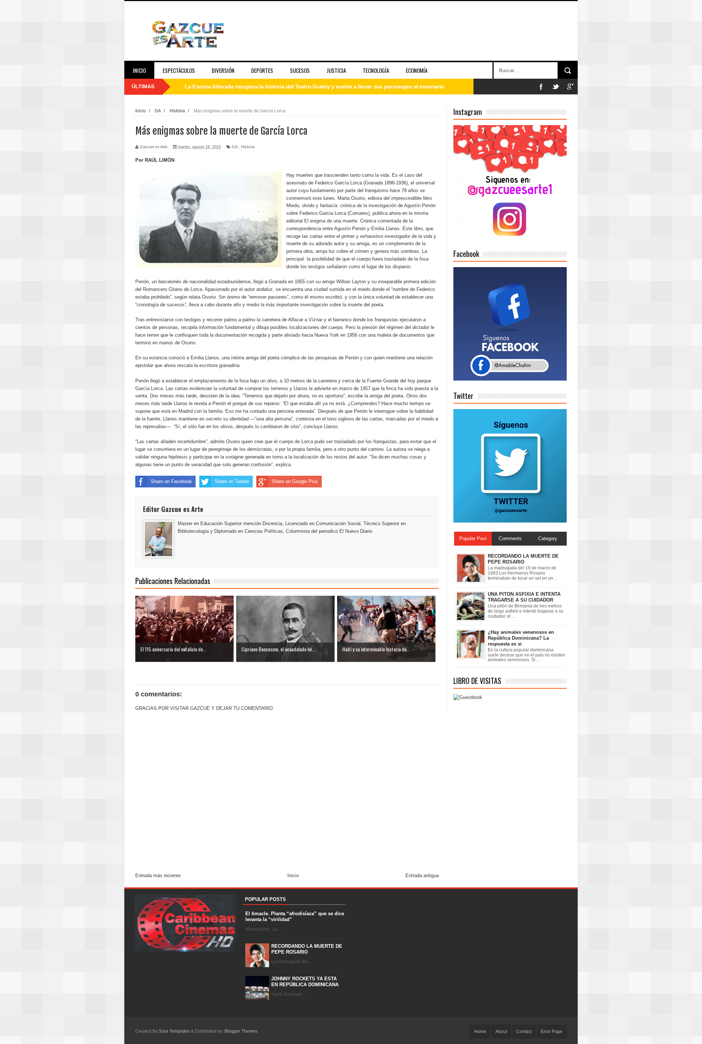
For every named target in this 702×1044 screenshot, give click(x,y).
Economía (416, 70)
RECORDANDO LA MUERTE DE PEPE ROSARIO (306, 949)
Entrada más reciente (158, 875)
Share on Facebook (171, 481)
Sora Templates (174, 1031)
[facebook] (541, 86)
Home (480, 1031)
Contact (524, 1031)
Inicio (139, 70)
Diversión (223, 70)
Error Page (551, 1031)
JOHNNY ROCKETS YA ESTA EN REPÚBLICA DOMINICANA (305, 981)
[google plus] (570, 86)
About (501, 1031)
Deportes (262, 70)
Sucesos (300, 70)
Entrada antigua (422, 875)
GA (235, 147)
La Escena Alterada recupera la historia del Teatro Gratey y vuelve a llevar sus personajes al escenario (314, 86)
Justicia (336, 70)
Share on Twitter (232, 481)
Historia (247, 147)
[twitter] (555, 86)
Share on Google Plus (295, 481)
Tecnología (376, 70)
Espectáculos (179, 70)
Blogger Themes (240, 1031)
